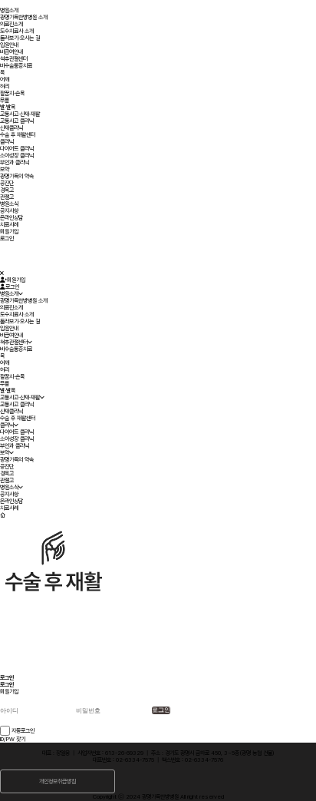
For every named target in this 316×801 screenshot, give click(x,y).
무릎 (4, 100)
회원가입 (9, 231)
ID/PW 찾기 (12, 739)
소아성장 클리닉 (17, 155)
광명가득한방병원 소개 (24, 17)
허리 (4, 86)
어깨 (4, 79)
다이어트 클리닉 (17, 148)
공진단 (7, 183)
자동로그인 (23, 730)
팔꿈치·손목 (12, 93)
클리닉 (7, 141)
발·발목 (7, 107)
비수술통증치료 (16, 65)
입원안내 (9, 44)
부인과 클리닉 (14, 162)
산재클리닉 (11, 127)
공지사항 (9, 210)
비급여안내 (11, 51)
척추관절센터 (14, 58)
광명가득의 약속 (17, 176)
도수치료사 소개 (17, 31)
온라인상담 (11, 217)
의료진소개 (11, 24)
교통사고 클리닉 (17, 121)
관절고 (7, 197)
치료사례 (9, 224)
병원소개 (9, 10)
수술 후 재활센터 (17, 134)
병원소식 (9, 203)
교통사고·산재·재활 (20, 114)
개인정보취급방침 (57, 781)
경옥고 (7, 190)
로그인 (7, 238)
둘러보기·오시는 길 (20, 38)
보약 (4, 169)
